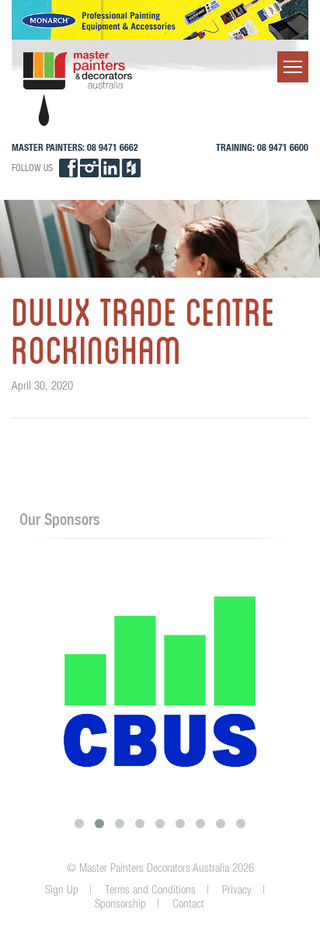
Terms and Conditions (150, 889)
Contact (188, 903)
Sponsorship (120, 903)
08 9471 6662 (112, 147)
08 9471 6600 (282, 147)
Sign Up (61, 889)
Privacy (237, 889)
